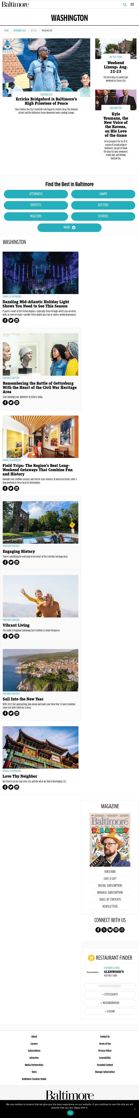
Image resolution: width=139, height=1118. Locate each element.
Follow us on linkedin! (116, 930)
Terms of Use (105, 1043)
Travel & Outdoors (12, 296)
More (67, 227)
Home (6, 31)
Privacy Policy (105, 1050)
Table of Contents (110, 899)
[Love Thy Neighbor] (40, 747)
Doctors (103, 205)
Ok (70, 1113)
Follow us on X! (104, 930)
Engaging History (19, 551)
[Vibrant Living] (40, 596)
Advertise (34, 1058)
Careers (34, 1043)
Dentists (35, 205)
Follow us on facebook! (98, 930)
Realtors (36, 216)
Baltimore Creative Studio (34, 1079)
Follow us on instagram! (122, 930)
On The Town (116, 57)
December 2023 (19, 31)
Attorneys (36, 194)
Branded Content (105, 1065)
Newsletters (110, 906)
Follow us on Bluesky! (110, 930)
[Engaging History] (40, 522)
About (34, 1036)
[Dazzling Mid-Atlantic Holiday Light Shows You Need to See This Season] (40, 273)
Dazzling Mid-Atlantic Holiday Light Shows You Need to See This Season (36, 304)
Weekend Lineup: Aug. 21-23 (116, 67)
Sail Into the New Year (23, 699)
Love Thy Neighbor (20, 776)
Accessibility (105, 1058)
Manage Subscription (110, 892)
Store (34, 1072)
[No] (134, 1109)
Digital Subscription (110, 885)
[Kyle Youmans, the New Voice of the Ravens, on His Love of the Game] (115, 99)
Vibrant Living (16, 625)
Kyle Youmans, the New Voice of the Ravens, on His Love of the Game (115, 125)
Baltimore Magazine (68, 4)
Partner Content (11, 378)
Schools (103, 216)
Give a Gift (110, 878)
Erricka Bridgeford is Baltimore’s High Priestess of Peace (46, 101)
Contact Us (105, 1036)
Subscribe (110, 871)
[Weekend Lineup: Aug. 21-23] (115, 48)
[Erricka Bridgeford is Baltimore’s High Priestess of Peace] (46, 67)
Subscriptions (34, 1050)
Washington (46, 94)
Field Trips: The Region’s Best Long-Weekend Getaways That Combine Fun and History (38, 470)
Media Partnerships (34, 1065)
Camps (103, 194)
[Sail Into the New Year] (40, 670)
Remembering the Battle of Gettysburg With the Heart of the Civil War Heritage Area (40, 387)
